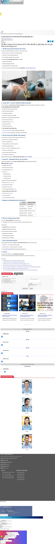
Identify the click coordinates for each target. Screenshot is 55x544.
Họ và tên (3, 520)
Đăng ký (3, 542)
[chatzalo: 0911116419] (2, 345)
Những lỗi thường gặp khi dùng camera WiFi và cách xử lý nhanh (45, 316)
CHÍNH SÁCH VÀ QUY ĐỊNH (21, 470)
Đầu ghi (3, 195)
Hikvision (8, 193)
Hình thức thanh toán (20, 479)
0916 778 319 (5, 358)
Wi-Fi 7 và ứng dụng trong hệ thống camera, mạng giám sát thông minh (15, 268)
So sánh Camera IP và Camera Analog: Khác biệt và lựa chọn (14, 262)
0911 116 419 (5, 342)
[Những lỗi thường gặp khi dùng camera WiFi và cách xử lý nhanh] (45, 303)
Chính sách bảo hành (20, 474)
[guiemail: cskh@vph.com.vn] (2, 372)
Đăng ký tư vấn (4, 515)
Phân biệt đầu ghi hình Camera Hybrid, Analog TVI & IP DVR (13, 260)
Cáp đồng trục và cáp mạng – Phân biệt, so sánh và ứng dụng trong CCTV (16, 263)
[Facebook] (48, 41)
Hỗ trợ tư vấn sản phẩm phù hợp (8, 477)
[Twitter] (50, 41)
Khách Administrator (7, 38)
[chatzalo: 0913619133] (2, 353)
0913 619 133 (5, 350)
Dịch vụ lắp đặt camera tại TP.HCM (8, 472)
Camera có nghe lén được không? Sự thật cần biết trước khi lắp (27, 316)
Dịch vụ (3, 470)
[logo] (5, 4)
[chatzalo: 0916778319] (2, 362)
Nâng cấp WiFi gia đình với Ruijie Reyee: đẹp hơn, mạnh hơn (9, 316)
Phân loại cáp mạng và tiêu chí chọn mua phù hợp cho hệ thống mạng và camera (17, 265)
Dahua (11, 193)
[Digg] (52, 41)
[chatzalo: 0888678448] (2, 337)
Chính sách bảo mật (20, 475)
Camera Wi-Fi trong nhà (6, 130)
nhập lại (31, 288)
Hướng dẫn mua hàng (21, 477)
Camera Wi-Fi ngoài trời (6, 132)
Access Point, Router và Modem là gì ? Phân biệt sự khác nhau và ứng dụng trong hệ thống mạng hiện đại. (21, 266)
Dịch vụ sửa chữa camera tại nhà (8, 475)
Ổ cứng (3, 197)
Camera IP (10, 163)
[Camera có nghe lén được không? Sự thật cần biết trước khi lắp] (27, 303)
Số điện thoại (4, 511)
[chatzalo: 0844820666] (5, 372)
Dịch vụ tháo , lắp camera (6, 474)
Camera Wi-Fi (7, 148)
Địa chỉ (1, 513)
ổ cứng (11, 169)
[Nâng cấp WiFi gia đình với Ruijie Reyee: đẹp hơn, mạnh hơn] (9, 303)
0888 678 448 (5, 333)
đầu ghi (7, 182)
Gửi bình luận (24, 288)
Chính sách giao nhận (21, 472)
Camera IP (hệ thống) (28, 156)
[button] (1, 13)
